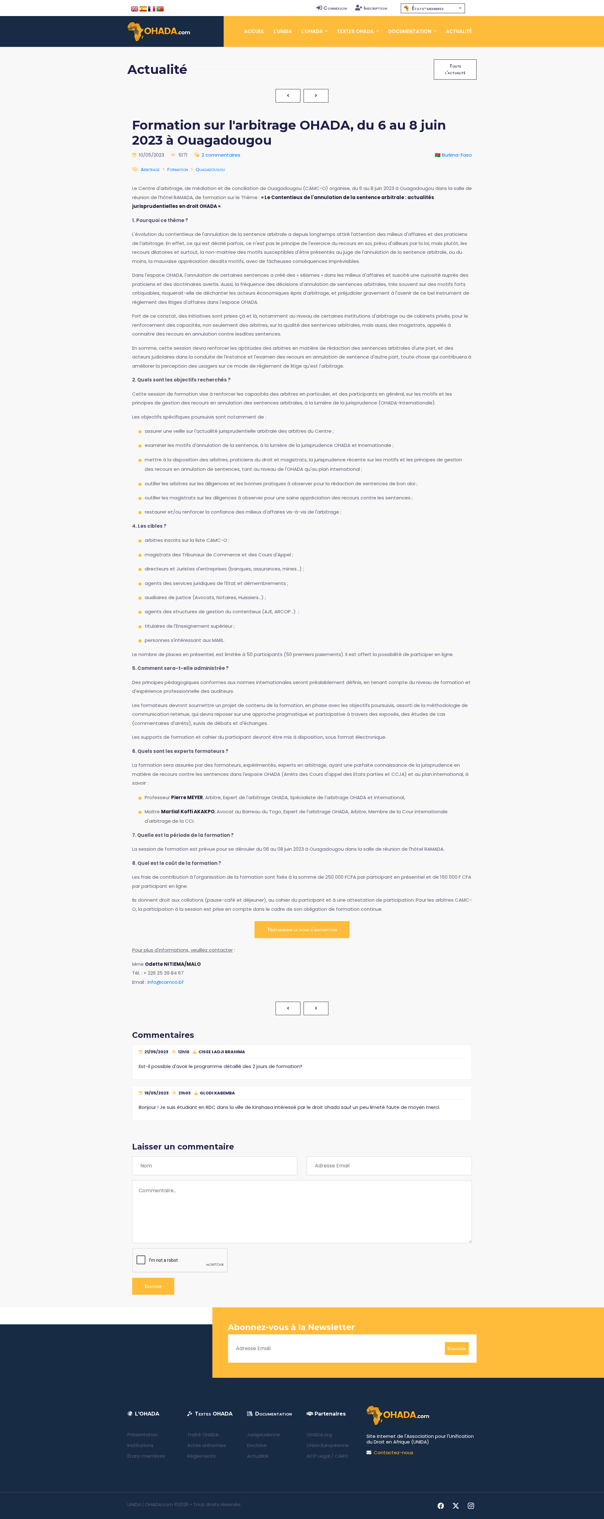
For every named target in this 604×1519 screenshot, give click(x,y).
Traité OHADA (203, 1434)
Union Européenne (328, 1445)
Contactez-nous (393, 1452)
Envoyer (153, 1286)
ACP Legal (318, 1456)
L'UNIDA (283, 31)
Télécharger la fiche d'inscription (302, 929)
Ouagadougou (210, 169)
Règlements (201, 1456)
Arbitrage (150, 169)
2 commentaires (221, 155)
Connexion (335, 8)
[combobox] (433, 8)
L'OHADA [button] (312, 31)
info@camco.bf (166, 982)
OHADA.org (319, 1434)
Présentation (142, 1434)
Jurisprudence (263, 1434)
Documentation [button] (410, 31)
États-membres (146, 1456)
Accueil (254, 31)
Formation (177, 169)
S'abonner (456, 1348)
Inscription (375, 8)
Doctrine (257, 1445)
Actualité (459, 31)
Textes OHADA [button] (356, 31)
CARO (341, 1456)
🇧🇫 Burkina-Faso (453, 155)
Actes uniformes (206, 1445)
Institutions (140, 1445)
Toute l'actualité (455, 69)
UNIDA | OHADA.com (150, 1504)
